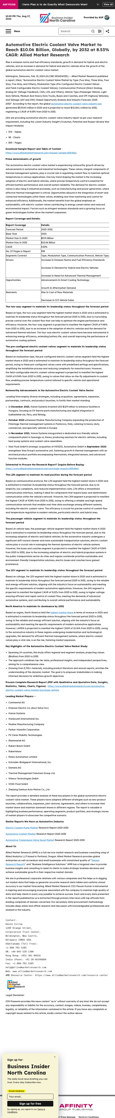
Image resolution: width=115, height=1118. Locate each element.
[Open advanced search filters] (99, 31)
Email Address (16, 1091)
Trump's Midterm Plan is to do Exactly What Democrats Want (47, 4)
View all (108, 4)
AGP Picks (9, 4)
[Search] (93, 31)
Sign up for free (30, 1103)
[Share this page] (107, 31)
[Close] (54, 1057)
